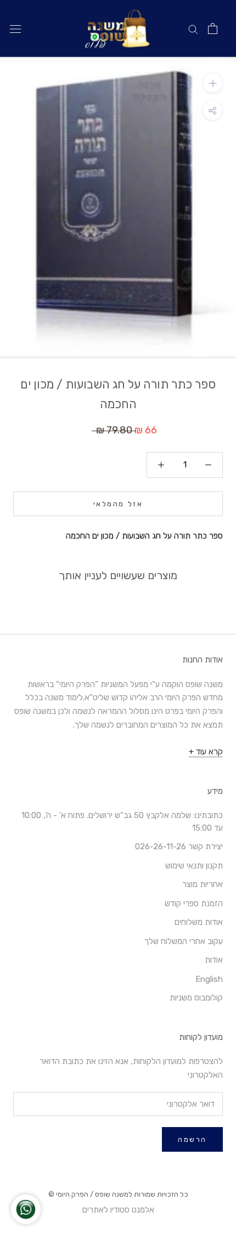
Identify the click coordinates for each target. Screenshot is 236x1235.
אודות (214, 960)
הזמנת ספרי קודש (194, 903)
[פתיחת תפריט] (15, 29)
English (209, 979)
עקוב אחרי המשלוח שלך (183, 941)
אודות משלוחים (199, 922)
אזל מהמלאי (118, 504)
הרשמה (192, 1139)
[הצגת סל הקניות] (212, 28)
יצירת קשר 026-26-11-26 (179, 846)
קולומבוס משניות (196, 998)
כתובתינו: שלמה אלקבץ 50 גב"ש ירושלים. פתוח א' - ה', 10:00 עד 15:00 (122, 821)
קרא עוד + (206, 752)
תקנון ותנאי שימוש (194, 866)
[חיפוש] (193, 28)
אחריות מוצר (202, 884)
